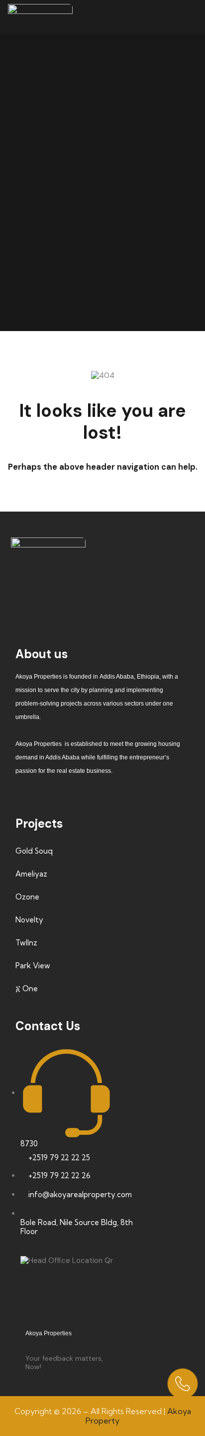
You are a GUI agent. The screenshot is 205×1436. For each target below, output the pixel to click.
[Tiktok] (52, 598)
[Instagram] (81, 598)
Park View (32, 965)
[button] (189, 16)
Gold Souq (34, 851)
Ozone (27, 896)
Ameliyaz (31, 874)
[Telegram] (169, 598)
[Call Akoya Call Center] (183, 1384)
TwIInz (26, 942)
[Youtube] (111, 598)
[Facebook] (22, 598)
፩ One (26, 988)
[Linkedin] (140, 598)
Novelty (29, 919)
